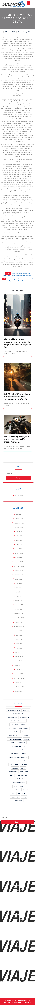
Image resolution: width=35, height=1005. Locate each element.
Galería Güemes (23, 728)
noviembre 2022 (19, 618)
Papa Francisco (22, 761)
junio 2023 (19, 587)
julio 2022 (19, 635)
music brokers (17, 985)
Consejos (17, 951)
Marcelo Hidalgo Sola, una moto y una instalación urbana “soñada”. (16, 439)
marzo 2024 (18, 549)
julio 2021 (19, 669)
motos (24, 753)
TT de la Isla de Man (21, 775)
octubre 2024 (19, 518)
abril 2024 (19, 544)
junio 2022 (19, 639)
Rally (17, 987)
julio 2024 (19, 531)
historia (25, 732)
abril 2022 (19, 648)
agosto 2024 (19, 527)
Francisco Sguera (17, 961)
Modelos (17, 975)
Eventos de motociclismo (17, 958)
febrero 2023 (19, 605)
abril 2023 (19, 596)
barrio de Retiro (12, 717)
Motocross (17, 980)
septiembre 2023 (19, 574)
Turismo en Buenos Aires (18, 782)
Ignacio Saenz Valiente (14, 739)
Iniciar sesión (19, 495)
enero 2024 (18, 557)
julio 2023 (19, 583)
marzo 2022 (18, 652)
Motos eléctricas (17, 982)
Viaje (13, 793)
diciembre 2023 (18, 562)
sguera (23, 768)
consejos (23, 724)
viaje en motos (15, 797)
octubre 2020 (19, 682)
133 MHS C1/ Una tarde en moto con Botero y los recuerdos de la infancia (17, 396)
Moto (13, 742)
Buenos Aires (21, 721)
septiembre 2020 (19, 687)
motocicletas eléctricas (18, 746)
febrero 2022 (19, 656)
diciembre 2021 (18, 665)
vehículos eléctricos (14, 789)
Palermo (12, 761)
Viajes (24, 797)
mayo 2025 (19, 514)
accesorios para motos (14, 710)
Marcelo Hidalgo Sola (17, 970)
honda (26, 735)
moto (17, 977)
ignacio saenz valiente (17, 968)
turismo (12, 779)
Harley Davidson (14, 732)
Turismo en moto (18, 786)
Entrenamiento (18, 956)
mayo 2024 (19, 540)
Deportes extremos (17, 953)
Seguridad (17, 990)
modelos (26, 739)
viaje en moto (21, 793)
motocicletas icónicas (18, 750)
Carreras (17, 948)
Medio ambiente (17, 973)
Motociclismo (15, 753)
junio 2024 (19, 536)
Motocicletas (21, 742)
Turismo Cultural (22, 779)
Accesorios (18, 946)
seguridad (15, 768)
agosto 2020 (19, 691)
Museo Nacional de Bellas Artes (18, 757)
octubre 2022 (19, 622)
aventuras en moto (18, 713)
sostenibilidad (24, 771)
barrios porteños (24, 717)
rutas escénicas (14, 764)
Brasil (13, 721)
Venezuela (25, 789)
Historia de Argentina (15, 735)
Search (18, 478)
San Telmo (24, 764)
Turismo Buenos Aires (17, 992)
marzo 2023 (18, 600)
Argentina (26, 710)
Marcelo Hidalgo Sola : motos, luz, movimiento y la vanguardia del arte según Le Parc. (17, 343)
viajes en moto (18, 800)
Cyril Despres (12, 728)
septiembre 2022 (19, 626)
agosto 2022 (19, 631)
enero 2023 (18, 609)
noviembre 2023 (19, 566)
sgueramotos (13, 771)
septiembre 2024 (19, 523)
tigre (11, 775)
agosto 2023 (19, 579)
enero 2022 (18, 661)
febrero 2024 (19, 553)
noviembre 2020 (19, 678)
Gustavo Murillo (17, 963)
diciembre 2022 (18, 613)
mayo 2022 (19, 643)
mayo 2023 (19, 592)
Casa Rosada (14, 724)
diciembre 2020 (18, 674)
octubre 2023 (19, 570)
